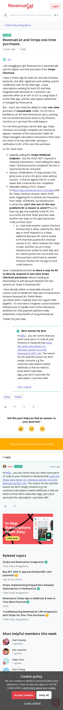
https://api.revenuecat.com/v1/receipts (33, 190)
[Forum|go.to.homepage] (20, 6)
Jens (10, 466)
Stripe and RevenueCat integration (23, 562)
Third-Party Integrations (18, 25)
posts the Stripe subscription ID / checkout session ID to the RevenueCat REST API (31, 480)
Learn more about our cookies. (39, 687)
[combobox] (31, 15)
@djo (23, 335)
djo (9, 59)
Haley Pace (18, 659)
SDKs (6, 606)
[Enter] (5, 15)
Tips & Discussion (12, 579)
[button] (4, 7)
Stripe (7, 397)
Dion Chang (18, 669)
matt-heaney (19, 640)
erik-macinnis (19, 649)
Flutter (18, 397)
